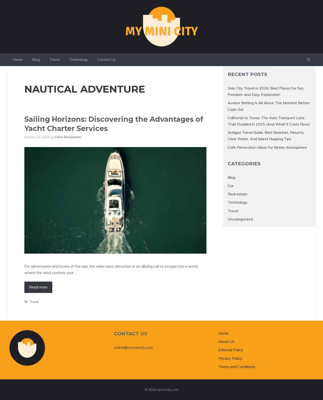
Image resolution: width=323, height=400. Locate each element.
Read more (38, 287)
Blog (36, 59)
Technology (78, 59)
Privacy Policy (230, 358)
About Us (226, 341)
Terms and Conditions (236, 366)
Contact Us (106, 59)
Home (18, 59)
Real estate (237, 194)
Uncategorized (240, 219)
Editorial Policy (230, 349)
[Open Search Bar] (308, 59)
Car (231, 185)
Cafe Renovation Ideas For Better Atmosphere (267, 147)
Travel (54, 59)
